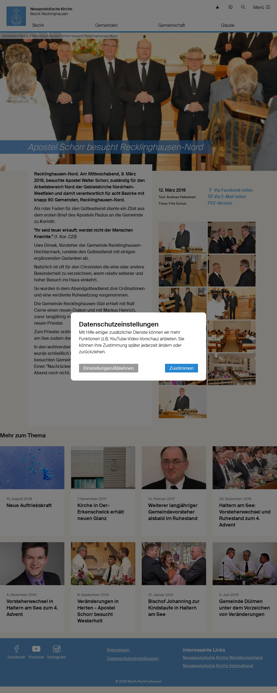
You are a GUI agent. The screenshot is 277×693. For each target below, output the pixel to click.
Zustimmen (181, 368)
